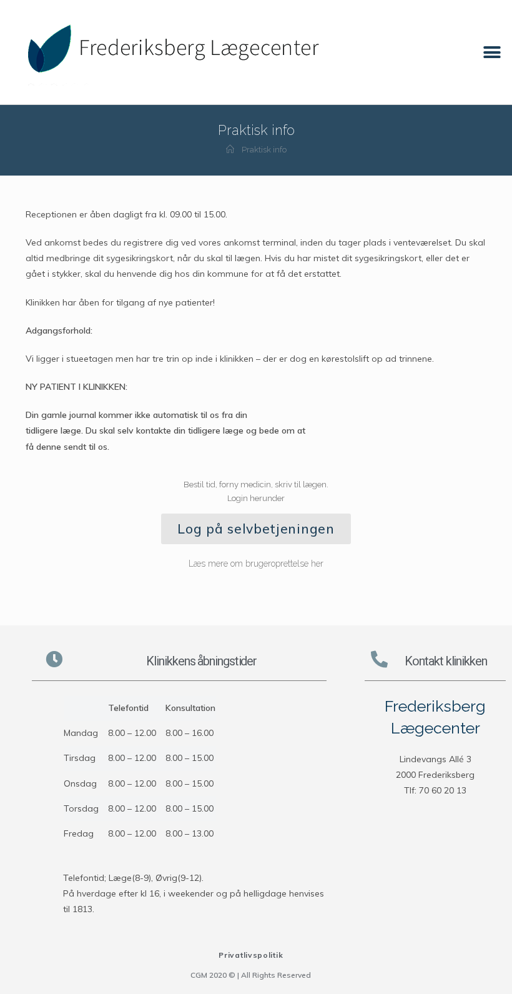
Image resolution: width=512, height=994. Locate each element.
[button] (492, 52)
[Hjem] (230, 149)
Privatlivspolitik (251, 955)
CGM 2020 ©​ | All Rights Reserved (250, 975)
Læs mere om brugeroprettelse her (256, 564)
